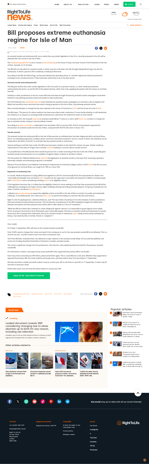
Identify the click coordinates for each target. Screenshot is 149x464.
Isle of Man (17, 296)
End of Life (53, 25)
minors (46, 180)
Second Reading (49, 63)
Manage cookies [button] (69, 434)
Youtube (93, 438)
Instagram (94, 430)
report (75, 213)
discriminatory (34, 189)
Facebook (93, 426)
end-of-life (58, 294)
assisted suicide (37, 294)
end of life (48, 294)
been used (47, 196)
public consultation (26, 125)
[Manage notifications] (144, 460)
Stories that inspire (25, 25)
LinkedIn (93, 442)
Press (36, 25)
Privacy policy (68, 431)
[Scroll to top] (137, 392)
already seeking (24, 193)
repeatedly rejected (32, 102)
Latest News (12, 25)
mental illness (16, 180)
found (90, 164)
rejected (36, 119)
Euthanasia (67, 294)
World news (44, 25)
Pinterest (93, 450)
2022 (99, 108)
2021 (41, 178)
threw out (82, 119)
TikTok (92, 446)
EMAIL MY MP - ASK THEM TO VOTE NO (29, 276)
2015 (75, 108)
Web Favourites (65, 25)
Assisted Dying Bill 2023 (20, 63)
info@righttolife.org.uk (17, 429)
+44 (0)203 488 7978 (16, 425)
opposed (43, 158)
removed (50, 147)
